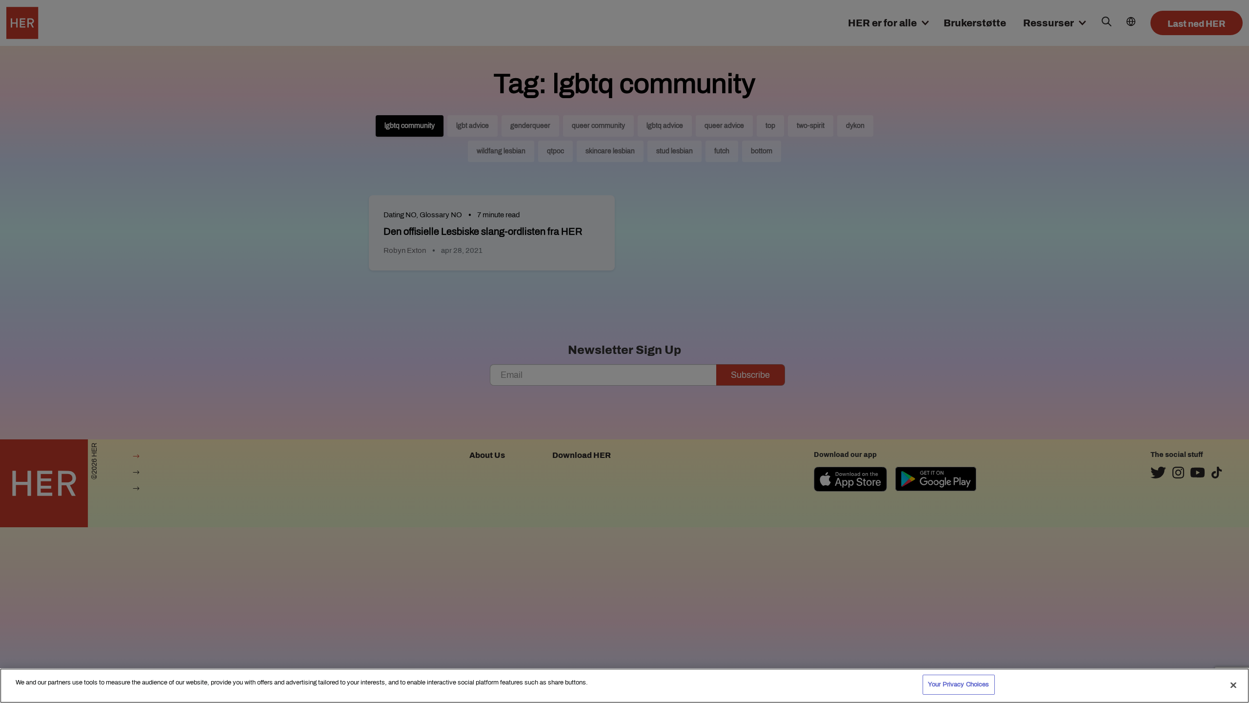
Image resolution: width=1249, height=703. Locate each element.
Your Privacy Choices (958, 684)
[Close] (1233, 685)
